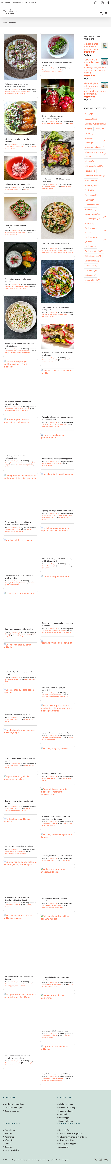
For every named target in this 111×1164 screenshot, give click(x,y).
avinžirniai (13, 93)
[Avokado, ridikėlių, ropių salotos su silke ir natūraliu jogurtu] (57, 391)
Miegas (89, 161)
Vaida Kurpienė (15, 89)
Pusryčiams (49, 70)
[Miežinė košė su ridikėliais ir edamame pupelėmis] (57, 46)
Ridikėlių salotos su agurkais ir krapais (57, 856)
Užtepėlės (91, 265)
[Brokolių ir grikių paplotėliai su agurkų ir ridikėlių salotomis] (57, 540)
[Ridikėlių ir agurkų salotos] (57, 758)
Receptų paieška (12, 1150)
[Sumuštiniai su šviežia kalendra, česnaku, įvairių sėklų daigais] (20, 877)
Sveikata (90, 246)
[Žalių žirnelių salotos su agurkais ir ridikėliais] (20, 656)
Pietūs (44, 424)
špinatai (70, 252)
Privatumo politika (66, 1140)
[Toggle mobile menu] (106, 13)
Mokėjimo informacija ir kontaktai (72, 1137)
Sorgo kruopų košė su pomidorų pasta (57, 459)
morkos (68, 186)
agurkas (7, 93)
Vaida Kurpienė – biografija (70, 1133)
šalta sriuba (22, 288)
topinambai (24, 636)
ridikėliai (22, 93)
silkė (58, 426)
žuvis (53, 739)
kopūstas (51, 697)
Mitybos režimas (94, 166)
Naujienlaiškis (64, 1130)
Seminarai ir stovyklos (14, 1107)
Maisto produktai (94, 147)
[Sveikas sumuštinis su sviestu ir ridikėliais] (20, 209)
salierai (61, 632)
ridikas (66, 517)
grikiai (44, 568)
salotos (65, 252)
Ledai (89, 133)
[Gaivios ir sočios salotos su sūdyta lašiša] (57, 217)
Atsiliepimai (63, 1147)
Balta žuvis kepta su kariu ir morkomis (57, 733)
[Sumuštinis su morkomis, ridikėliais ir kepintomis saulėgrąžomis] (57, 800)
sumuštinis (13, 234)
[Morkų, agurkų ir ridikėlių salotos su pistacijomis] (57, 153)
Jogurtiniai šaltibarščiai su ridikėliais (56, 1074)
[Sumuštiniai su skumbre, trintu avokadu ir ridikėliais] (57, 336)
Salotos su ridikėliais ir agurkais (17, 714)
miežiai (55, 72)
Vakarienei (27, 91)
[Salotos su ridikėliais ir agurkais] (20, 699)
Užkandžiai (59, 123)
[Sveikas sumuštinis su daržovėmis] (57, 1010)
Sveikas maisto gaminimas (96, 239)
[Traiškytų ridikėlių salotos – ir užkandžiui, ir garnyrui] (57, 95)
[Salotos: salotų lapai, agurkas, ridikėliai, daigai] (20, 741)
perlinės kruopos (16, 853)
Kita (88, 129)
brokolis (69, 566)
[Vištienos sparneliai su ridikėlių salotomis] (20, 118)
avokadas (45, 426)
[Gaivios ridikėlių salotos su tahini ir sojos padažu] (57, 281)
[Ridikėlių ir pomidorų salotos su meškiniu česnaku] (20, 435)
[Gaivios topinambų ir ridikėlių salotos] (20, 608)
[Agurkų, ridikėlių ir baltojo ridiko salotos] (57, 489)
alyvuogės (45, 252)
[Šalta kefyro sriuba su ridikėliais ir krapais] (20, 258)
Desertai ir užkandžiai (95, 124)
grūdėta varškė (9, 585)
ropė (55, 426)
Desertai (91, 119)
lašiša (55, 252)
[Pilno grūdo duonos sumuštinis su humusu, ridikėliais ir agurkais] (20, 496)
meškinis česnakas (10, 353)
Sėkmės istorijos (93, 256)
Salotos (12, 91)
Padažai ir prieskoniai (95, 176)
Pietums (7, 91)
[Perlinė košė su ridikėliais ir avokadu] (20, 830)
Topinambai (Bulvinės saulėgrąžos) (15, 810)
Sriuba (12, 286)
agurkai (34, 146)
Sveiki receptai (19, 91)
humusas (15, 531)
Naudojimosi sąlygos (67, 1143)
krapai (11, 288)
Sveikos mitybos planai (14, 1104)
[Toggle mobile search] (101, 13)
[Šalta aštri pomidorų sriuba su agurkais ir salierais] (57, 597)
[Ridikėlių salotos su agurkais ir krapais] (57, 842)
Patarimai (91, 180)
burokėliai (8, 411)
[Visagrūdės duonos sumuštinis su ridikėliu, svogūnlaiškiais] (20, 1022)
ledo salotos (45, 316)
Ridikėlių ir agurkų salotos (52, 774)
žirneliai (7, 681)
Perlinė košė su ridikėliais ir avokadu (19, 846)
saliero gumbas (26, 353)
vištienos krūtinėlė (65, 697)
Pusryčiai (90, 200)
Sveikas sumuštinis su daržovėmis (55, 1031)
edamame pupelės (47, 72)
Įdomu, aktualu (92, 280)
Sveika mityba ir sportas (96, 230)
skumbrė (44, 362)
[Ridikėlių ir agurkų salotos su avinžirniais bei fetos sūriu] (20, 57)
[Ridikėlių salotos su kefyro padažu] (20, 168)
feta (18, 93)
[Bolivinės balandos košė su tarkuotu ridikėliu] (57, 944)
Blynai (89, 114)
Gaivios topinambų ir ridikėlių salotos (19, 629)
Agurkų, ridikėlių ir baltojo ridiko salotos (57, 511)
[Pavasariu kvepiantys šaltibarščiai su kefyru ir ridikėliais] (20, 378)
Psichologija (91, 195)
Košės (44, 70)
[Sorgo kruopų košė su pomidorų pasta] (57, 444)
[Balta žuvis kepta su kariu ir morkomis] (57, 716)
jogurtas (49, 1080)
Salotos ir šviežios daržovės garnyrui (20, 463)
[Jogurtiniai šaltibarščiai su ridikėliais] (57, 1057)
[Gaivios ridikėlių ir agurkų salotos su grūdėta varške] (20, 555)
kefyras (7, 288)
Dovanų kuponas (12, 1111)
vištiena (12, 148)
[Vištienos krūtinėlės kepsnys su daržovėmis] (57, 661)
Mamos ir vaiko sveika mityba (96, 154)
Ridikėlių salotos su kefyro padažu (18, 184)
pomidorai (30, 465)
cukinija (50, 252)
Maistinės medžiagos (96, 140)
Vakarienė (90, 275)
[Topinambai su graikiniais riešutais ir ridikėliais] (20, 786)
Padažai (90, 171)
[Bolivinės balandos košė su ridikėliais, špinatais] (20, 943)
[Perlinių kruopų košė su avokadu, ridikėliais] (57, 881)
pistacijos (45, 188)
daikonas (44, 465)
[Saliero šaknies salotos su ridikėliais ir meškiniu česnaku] (20, 317)
